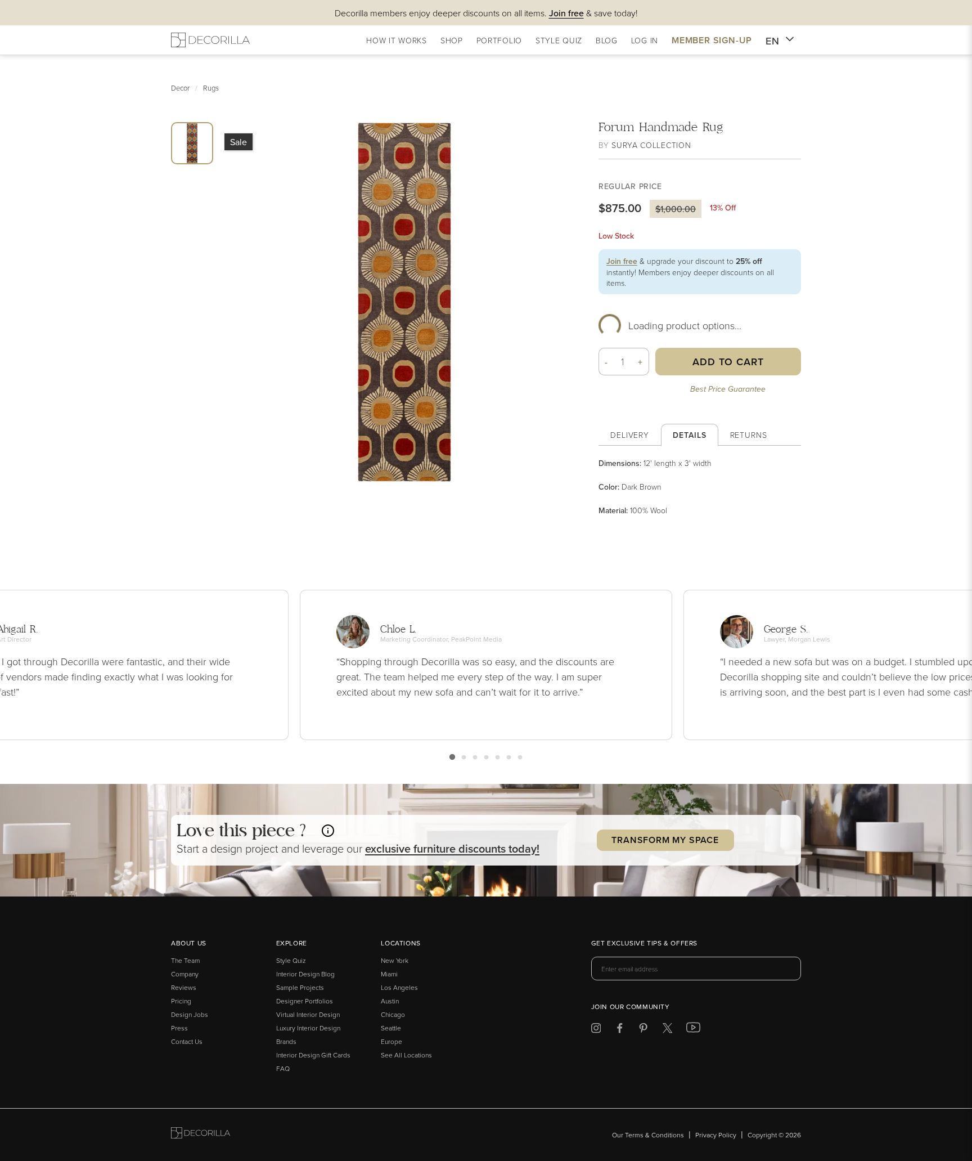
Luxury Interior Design (308, 1028)
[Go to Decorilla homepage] (200, 1134)
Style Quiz (291, 960)
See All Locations (406, 1055)
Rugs (211, 88)
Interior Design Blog (305, 974)
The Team (185, 960)
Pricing (181, 1001)
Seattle (391, 1028)
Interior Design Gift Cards (313, 1055)
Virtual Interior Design (308, 1014)
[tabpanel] (699, 487)
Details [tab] (689, 435)
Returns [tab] (748, 434)
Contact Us (186, 1041)
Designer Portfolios (304, 1001)
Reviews (183, 987)
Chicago (393, 1014)
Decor (180, 88)
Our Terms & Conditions (648, 1135)
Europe (391, 1041)
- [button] (606, 362)
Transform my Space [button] (664, 839)
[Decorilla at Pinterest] (643, 1030)
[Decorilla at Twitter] (667, 1030)
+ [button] (640, 362)
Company (185, 974)
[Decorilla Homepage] (210, 40)
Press (179, 1028)
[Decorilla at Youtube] (693, 1029)
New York (394, 960)
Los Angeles (399, 987)
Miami (389, 974)
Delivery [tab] (629, 434)
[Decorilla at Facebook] (619, 1030)
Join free (621, 261)
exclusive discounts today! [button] (452, 848)
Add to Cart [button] (728, 362)
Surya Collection (651, 145)
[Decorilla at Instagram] (596, 1030)
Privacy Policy (715, 1135)
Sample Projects (300, 987)
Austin (390, 1001)
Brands (286, 1041)
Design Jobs (189, 1014)
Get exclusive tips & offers (644, 944)
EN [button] (773, 41)
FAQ (283, 1068)
